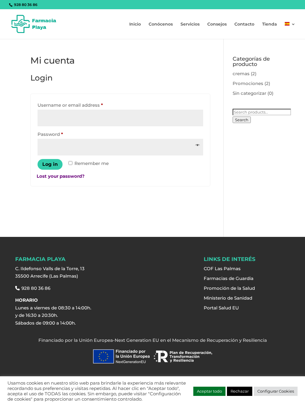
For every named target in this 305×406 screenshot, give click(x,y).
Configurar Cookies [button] (275, 391)
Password (60, 134)
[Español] (290, 30)
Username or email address (80, 105)
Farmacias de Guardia (228, 278)
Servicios (190, 24)
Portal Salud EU (221, 308)
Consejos (217, 24)
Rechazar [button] (240, 391)
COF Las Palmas (222, 268)
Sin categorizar (249, 93)
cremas (241, 73)
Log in (50, 164)
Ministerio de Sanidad (228, 298)
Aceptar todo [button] (209, 391)
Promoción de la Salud (229, 288)
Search (241, 119)
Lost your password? (61, 176)
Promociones (248, 83)
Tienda (269, 24)
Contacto (244, 24)
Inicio (135, 24)
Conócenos (161, 24)
